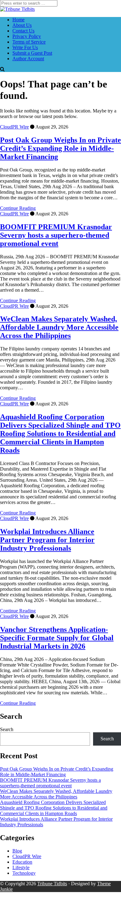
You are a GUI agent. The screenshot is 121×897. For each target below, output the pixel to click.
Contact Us (23, 30)
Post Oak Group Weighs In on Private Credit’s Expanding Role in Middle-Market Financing (60, 148)
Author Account (28, 58)
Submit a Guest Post (32, 53)
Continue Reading (18, 208)
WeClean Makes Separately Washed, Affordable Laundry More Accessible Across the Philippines (59, 327)
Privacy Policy (26, 36)
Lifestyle (20, 867)
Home (18, 19)
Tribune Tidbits (52, 883)
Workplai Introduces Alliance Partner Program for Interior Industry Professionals (47, 539)
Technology (24, 873)
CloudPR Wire (14, 126)
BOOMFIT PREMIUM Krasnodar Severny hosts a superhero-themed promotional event (56, 235)
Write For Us (25, 47)
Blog (17, 850)
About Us (22, 25)
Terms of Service (29, 41)
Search (6, 729)
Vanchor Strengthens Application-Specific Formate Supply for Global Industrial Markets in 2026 (57, 637)
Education (22, 862)
